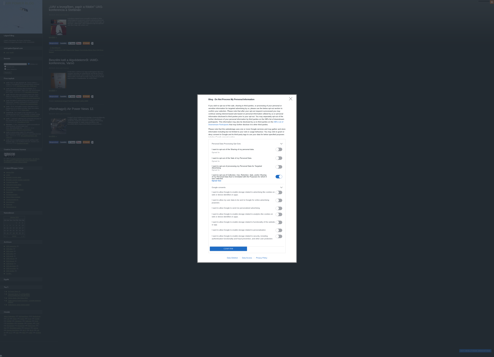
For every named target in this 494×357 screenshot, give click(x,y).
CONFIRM (228, 249)
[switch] (279, 149)
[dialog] (247, 179)
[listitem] (247, 143)
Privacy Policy (261, 258)
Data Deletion (232, 258)
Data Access (247, 258)
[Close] (291, 99)
